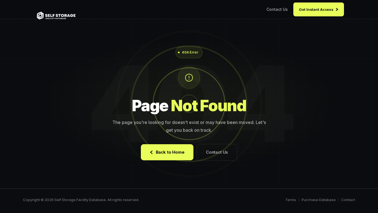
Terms (290, 199)
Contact (348, 199)
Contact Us (277, 9)
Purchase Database (319, 199)
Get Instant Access (316, 9)
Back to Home (170, 152)
